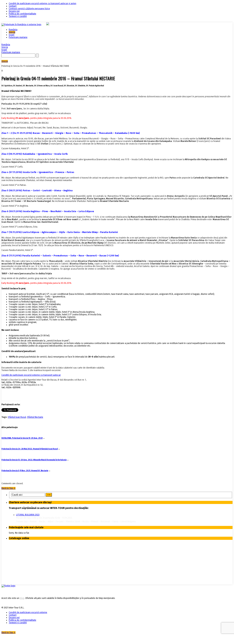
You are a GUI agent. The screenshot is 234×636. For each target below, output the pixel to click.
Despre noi (14, 11)
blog (22, 598)
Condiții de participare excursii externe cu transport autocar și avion (42, 3)
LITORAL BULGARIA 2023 (27, 514)
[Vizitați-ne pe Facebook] (8, 585)
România (13, 29)
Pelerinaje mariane (18, 37)
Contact (12, 6)
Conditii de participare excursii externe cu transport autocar (31, 375)
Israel (11, 34)
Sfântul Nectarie (35, 417)
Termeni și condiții (18, 16)
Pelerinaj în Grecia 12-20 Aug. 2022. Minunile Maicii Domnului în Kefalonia (34, 460)
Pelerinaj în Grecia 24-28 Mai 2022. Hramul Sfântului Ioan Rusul (29, 449)
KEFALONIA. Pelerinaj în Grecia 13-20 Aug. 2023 (22, 438)
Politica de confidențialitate (22, 13)
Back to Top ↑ (8, 488)
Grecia (12, 32)
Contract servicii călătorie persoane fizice (29, 8)
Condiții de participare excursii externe (28, 612)
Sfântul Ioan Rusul (17, 417)
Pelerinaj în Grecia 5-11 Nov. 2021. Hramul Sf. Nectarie (24, 471)
